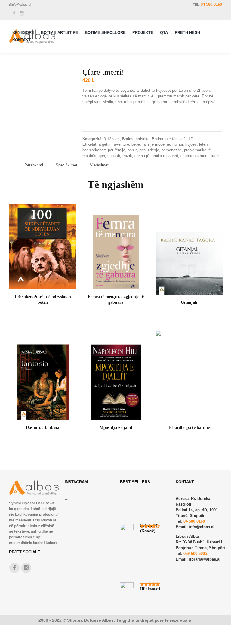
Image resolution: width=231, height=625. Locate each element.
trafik (215, 155)
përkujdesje (149, 150)
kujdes (191, 144)
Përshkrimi (33, 165)
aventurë (121, 144)
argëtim (105, 144)
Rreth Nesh (187, 32)
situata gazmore (194, 155)
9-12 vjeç (112, 139)
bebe (135, 144)
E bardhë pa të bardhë (189, 427)
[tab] (34, 165)
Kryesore (23, 32)
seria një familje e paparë (156, 155)
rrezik (127, 155)
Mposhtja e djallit (116, 427)
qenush (113, 155)
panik (132, 150)
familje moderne (156, 144)
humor (177, 144)
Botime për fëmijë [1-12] (173, 139)
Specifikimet (66, 165)
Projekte (142, 32)
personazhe (172, 150)
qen (102, 155)
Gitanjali (189, 302)
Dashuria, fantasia (42, 427)
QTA (164, 32)
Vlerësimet (99, 165)
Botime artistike (135, 139)
